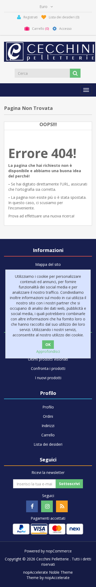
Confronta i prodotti (48, 368)
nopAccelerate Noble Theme (48, 572)
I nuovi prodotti (48, 377)
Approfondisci (48, 351)
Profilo (48, 407)
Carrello (48, 434)
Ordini (48, 416)
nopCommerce (59, 550)
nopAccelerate (57, 577)
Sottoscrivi (69, 483)
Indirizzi (48, 425)
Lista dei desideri (48, 444)
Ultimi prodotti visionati (48, 359)
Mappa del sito (48, 264)
